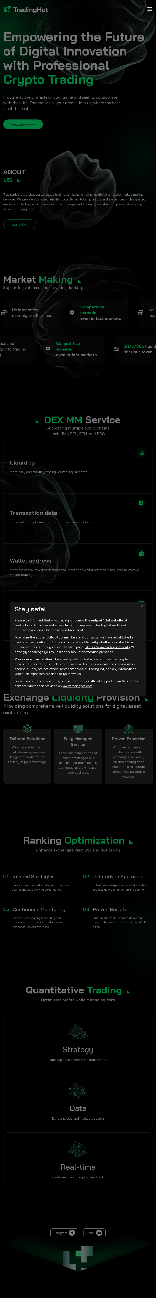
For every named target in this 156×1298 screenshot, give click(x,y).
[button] (142, 605)
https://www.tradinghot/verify (107, 647)
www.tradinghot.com (66, 620)
